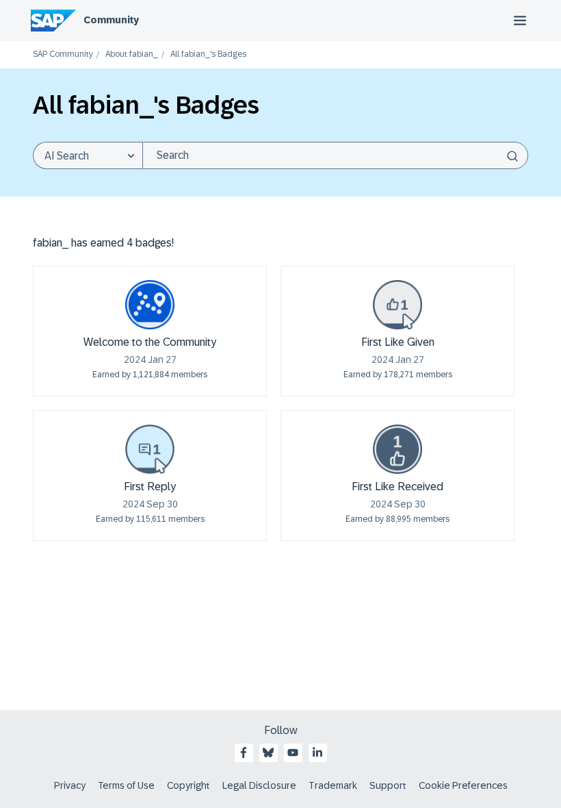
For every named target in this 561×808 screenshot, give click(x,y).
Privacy (70, 785)
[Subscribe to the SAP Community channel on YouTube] (292, 752)
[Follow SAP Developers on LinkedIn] (317, 752)
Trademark (333, 785)
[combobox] (335, 155)
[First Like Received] (397, 449)
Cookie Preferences (463, 785)
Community (111, 19)
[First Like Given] (397, 304)
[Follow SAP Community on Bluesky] (268, 752)
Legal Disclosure (259, 785)
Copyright (188, 785)
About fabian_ (131, 54)
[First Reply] (149, 449)
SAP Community (63, 54)
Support (387, 785)
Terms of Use (126, 785)
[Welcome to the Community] (149, 304)
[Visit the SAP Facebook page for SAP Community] (243, 752)
